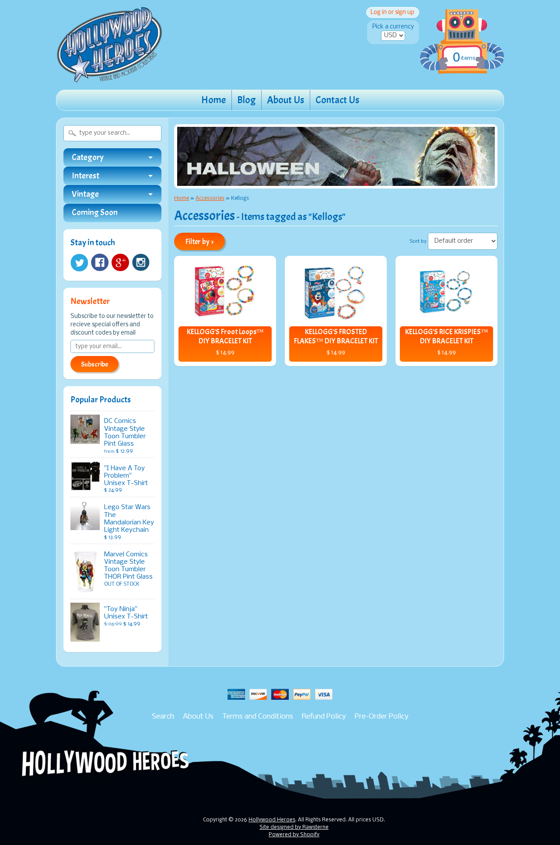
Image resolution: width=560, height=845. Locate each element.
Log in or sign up (392, 12)
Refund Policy (324, 716)
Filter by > (200, 241)
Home (213, 100)
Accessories (210, 198)
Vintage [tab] (85, 194)
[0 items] (462, 32)
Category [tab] (88, 157)
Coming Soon (95, 213)
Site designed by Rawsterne (294, 827)
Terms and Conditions (257, 716)
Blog (246, 100)
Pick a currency (393, 27)
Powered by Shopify (294, 835)
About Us (285, 100)
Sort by (418, 241)
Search (163, 716)
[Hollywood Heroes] (109, 77)
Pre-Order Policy (382, 716)
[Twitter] (79, 263)
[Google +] (120, 262)
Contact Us (337, 100)
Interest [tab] (85, 176)
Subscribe (94, 364)
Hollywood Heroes (271, 820)
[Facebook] (99, 262)
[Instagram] (141, 262)
